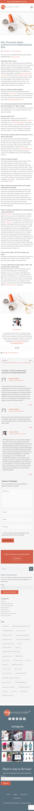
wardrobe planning (7, 695)
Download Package (18, 122)
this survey (13, 93)
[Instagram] (16, 348)
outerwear (17, 669)
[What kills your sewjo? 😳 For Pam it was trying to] (17, 735)
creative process (7, 647)
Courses (3, 601)
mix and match (6, 669)
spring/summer (24, 687)
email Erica (8, 222)
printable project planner (11, 678)
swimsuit (14, 691)
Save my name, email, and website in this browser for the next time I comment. (15, 534)
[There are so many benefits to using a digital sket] (28, 757)
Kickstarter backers (23, 75)
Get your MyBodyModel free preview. (17, 1)
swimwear (23, 691)
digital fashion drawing (11, 651)
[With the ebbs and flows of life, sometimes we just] (17, 757)
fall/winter (19, 656)
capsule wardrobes (22, 635)
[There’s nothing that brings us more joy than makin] (7, 735)
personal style (20, 673)
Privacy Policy (17, 798)
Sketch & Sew (5, 607)
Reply (30, 405)
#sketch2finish (7, 630)
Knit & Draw (4, 609)
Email (2, 585)
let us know (8, 214)
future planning (17, 660)
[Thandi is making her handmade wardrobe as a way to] (28, 735)
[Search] (31, 569)
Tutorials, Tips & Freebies (10, 353)
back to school (21, 631)
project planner (6, 682)
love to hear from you (10, 285)
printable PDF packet (26, 149)
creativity (17, 647)
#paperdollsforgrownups (21, 626)
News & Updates (6, 615)
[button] (31, 7)
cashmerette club (7, 639)
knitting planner (17, 664)
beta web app (15, 57)
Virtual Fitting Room (7, 605)
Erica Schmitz (13, 432)
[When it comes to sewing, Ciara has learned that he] (7, 746)
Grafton (28, 660)
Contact (15, 794)
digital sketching (7, 656)
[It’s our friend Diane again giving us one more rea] (7, 757)
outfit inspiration (7, 673)
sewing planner (21, 682)
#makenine (5, 626)
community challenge (23, 639)
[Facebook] (18, 348)
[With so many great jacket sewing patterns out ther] (28, 746)
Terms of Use (23, 794)
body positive (7, 635)
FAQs (10, 181)
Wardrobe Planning (7, 603)
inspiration (5, 665)
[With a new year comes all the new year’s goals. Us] (17, 746)
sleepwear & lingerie (8, 687)
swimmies (5, 691)
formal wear (6, 660)
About (8, 794)
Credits (29, 120)
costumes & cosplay (8, 644)
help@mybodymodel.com (15, 99)
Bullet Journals (5, 611)
